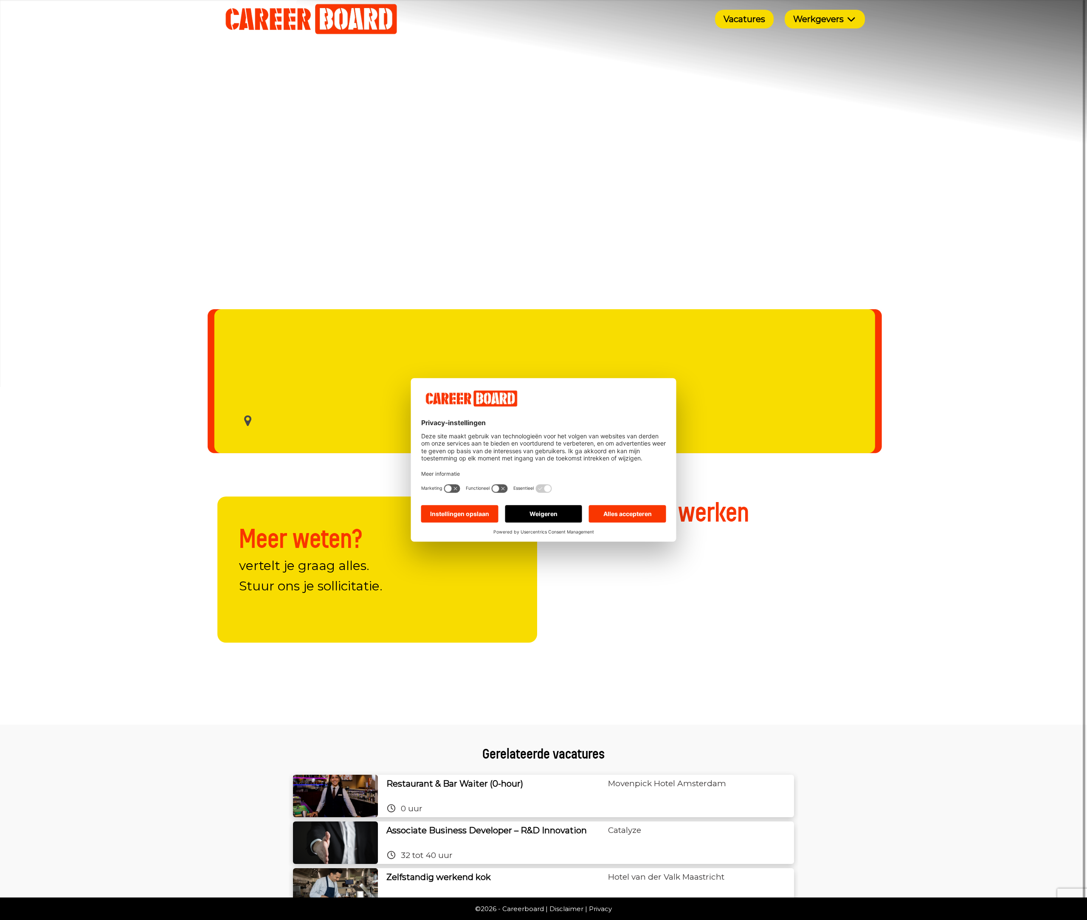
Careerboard (523, 909)
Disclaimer (566, 909)
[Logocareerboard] (311, 19)
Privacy (600, 909)
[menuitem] (744, 19)
